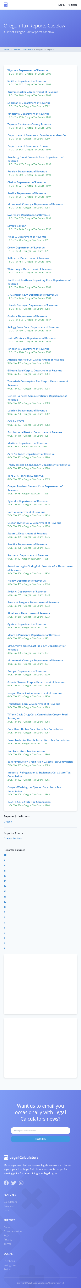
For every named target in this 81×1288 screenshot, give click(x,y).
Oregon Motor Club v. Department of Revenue (34, 693)
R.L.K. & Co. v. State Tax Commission (29, 802)
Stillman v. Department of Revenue (28, 258)
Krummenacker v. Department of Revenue (32, 92)
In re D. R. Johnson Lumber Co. (25, 475)
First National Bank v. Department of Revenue (34, 432)
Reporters (28, 49)
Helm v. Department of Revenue (26, 580)
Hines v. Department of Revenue (26, 236)
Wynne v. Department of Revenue (27, 70)
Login (61, 4)
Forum (7, 1210)
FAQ (6, 1235)
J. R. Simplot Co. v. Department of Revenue (32, 294)
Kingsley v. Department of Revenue (28, 113)
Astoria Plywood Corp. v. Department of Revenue (36, 682)
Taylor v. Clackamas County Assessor (29, 124)
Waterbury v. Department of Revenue (29, 269)
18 (5, 906)
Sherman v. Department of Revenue (28, 103)
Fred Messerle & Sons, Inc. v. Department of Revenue (39, 465)
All (5, 855)
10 (5, 865)
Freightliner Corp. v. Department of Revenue (33, 704)
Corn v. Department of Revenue (26, 512)
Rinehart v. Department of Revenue (28, 613)
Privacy (8, 1239)
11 (5, 870)
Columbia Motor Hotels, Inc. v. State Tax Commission (38, 740)
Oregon (8, 821)
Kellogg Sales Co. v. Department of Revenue (33, 327)
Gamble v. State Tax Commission (26, 751)
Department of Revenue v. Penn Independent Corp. (38, 135)
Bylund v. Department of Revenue (27, 501)
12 (5, 875)
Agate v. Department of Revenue (27, 624)
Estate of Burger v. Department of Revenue (33, 602)
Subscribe (41, 1139)
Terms (7, 1243)
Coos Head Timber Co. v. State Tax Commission (35, 729)
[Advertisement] (40, 984)
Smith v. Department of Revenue (27, 81)
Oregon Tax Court (13, 838)
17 (5, 901)
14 (5, 886)
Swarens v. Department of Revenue (28, 215)
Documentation (13, 1231)
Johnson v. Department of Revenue (28, 348)
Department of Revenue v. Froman (28, 146)
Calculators (10, 1202)
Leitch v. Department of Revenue (27, 410)
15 (5, 891)
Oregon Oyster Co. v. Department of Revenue (34, 523)
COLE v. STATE (15, 421)
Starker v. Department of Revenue (27, 555)
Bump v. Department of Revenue (27, 671)
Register (72, 4)
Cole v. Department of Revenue (26, 247)
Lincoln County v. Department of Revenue (32, 305)
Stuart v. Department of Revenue (27, 533)
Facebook (9, 1261)
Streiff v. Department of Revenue (27, 544)
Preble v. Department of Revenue (27, 171)
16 (5, 896)
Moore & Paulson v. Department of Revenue (33, 635)
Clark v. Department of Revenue (26, 182)
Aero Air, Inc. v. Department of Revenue (31, 454)
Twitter (8, 1269)
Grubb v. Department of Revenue (27, 316)
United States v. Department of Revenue (31, 338)
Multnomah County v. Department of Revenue (35, 204)
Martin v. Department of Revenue (27, 443)
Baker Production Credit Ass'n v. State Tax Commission (40, 761)
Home (6, 49)
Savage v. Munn (16, 226)
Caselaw (16, 49)
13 (5, 881)
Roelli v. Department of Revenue (26, 193)
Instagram (10, 1265)
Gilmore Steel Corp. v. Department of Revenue (34, 370)
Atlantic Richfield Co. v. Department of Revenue (35, 359)
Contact (8, 1227)
